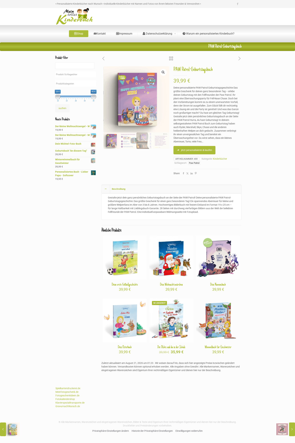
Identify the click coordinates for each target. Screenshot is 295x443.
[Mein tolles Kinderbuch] (74, 16)
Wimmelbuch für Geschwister (218, 347)
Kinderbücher (220, 158)
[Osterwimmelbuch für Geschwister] (10, 429)
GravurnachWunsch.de (67, 406)
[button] (163, 72)
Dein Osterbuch (125, 347)
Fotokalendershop (65, 399)
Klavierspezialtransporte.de (70, 402)
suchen (62, 108)
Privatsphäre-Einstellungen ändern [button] (110, 430)
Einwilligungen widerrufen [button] (189, 430)
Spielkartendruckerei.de (67, 388)
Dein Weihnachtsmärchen (171, 285)
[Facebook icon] (237, 3)
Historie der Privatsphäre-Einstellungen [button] (152, 430)
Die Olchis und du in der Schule (171, 347)
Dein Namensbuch (218, 285)
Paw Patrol (194, 163)
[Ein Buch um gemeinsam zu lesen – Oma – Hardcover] (285, 429)
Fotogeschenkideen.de (67, 395)
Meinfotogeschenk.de (66, 392)
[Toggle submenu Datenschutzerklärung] (175, 33)
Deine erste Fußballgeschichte (125, 285)
